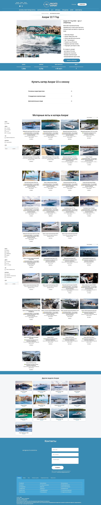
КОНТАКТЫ (78, 10)
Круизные (42, 488)
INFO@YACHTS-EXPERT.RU (29, 450)
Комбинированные (65, 485)
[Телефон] (22, 6)
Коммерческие (64, 488)
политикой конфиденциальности (63, 472)
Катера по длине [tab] (35, 477)
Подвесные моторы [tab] (44, 477)
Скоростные (22, 490)
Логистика (74, 4)
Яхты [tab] (29, 477)
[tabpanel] (50, 487)
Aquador (17, 2)
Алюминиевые (64, 483)
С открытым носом (44, 485)
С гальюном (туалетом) (66, 490)
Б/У (52, 10)
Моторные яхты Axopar (55, 13)
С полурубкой (22, 486)
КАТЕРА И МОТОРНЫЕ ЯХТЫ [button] (27, 10)
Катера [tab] (19, 477)
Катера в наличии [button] (43, 10)
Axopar (25, 2)
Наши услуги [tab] (53, 477)
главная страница (45, 13)
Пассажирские (43, 492)
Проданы (65, 10)
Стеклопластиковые (65, 486)
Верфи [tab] (24, 477)
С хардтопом (22, 488)
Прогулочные (22, 492)
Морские (42, 486)
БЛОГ (71, 10)
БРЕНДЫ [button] (57, 10)
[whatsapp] (20, 6)
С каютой (21, 485)
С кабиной (21, 483)
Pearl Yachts (25, 3)
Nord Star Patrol (18, 3)
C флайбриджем (43, 490)
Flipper (21, 2)
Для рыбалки (43, 483)
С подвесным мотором (66, 492)
